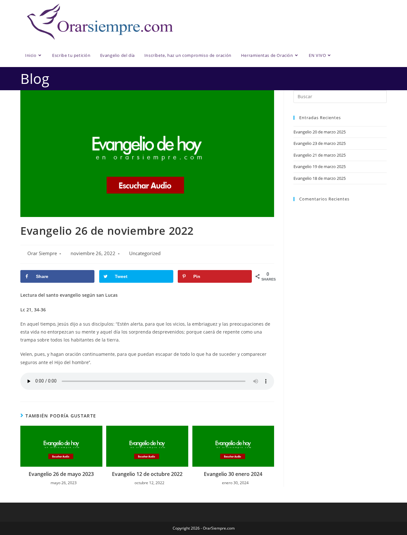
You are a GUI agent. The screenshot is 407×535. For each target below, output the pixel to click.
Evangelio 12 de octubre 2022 (147, 474)
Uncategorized (145, 253)
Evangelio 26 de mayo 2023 (61, 474)
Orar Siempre (42, 253)
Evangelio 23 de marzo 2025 (319, 143)
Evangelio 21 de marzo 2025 (319, 155)
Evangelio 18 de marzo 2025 (319, 178)
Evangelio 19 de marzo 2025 (319, 166)
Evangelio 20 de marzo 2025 (319, 132)
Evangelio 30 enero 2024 (233, 474)
